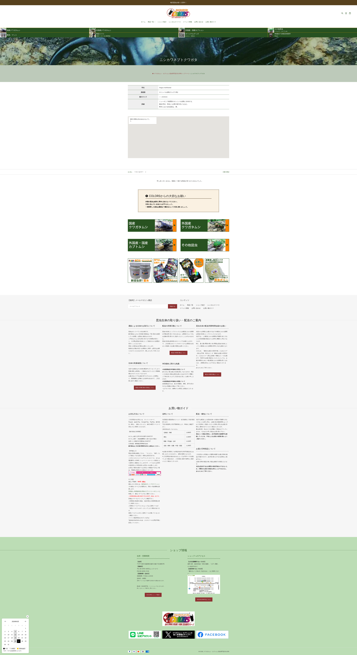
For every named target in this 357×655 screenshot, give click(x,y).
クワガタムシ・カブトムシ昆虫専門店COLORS (216, 651)
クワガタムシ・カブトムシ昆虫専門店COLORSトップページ (171, 73)
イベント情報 (184, 308)
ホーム (182, 305)
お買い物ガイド (208, 308)
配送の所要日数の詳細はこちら (145, 387)
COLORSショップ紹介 (153, 594)
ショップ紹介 (200, 305)
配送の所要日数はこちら (178, 352)
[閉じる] (27, 616)
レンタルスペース (213, 305)
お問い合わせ (196, 308)
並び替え (130, 172)
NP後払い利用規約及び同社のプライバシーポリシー (143, 491)
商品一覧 (190, 305)
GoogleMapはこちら (204, 599)
